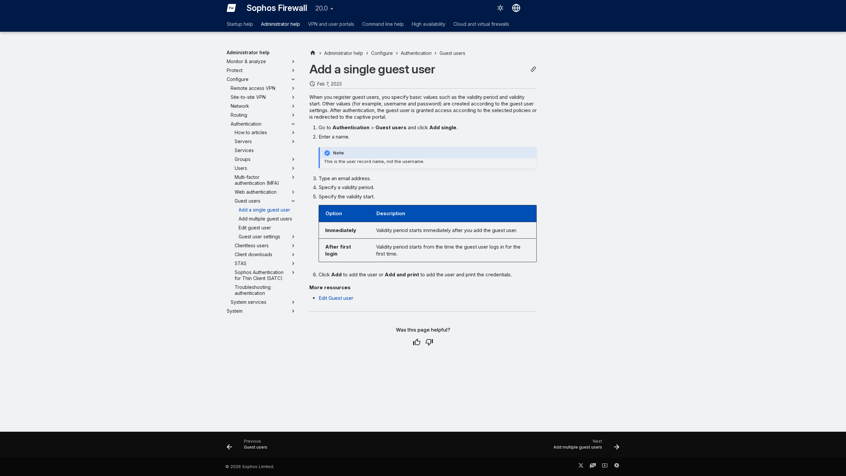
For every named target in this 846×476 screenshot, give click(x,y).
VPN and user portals (331, 24)
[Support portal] (593, 466)
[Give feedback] (616, 466)
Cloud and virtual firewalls (481, 24)
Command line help (383, 24)
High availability (428, 24)
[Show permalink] (533, 69)
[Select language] (516, 8)
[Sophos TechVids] (604, 466)
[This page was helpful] (416, 342)
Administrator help (280, 24)
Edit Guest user (336, 298)
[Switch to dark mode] (500, 8)
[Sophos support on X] (581, 466)
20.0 (321, 8)
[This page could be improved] (429, 342)
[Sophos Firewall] (231, 8)
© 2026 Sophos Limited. (249, 466)
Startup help (240, 24)
